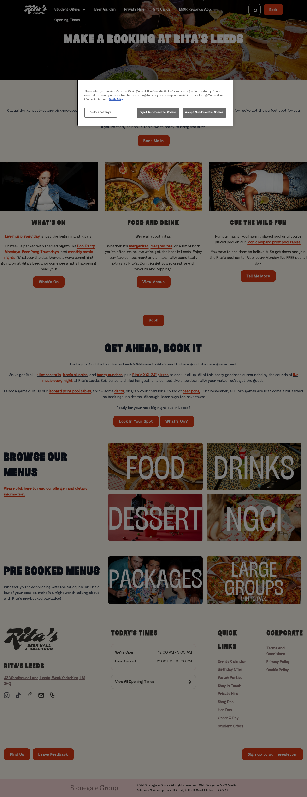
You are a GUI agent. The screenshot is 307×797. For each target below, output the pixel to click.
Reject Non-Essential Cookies (158, 112)
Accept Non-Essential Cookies (204, 112)
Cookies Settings (100, 112)
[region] (155, 103)
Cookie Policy (116, 99)
